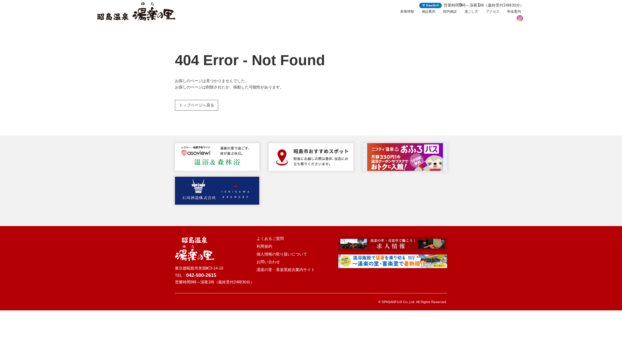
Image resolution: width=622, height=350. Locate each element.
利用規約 (264, 246)
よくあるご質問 (270, 239)
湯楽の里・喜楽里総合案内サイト (286, 270)
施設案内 (428, 11)
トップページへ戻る (196, 105)
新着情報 (407, 11)
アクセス (493, 11)
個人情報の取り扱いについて (282, 254)
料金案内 (514, 11)
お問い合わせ (268, 262)
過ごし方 (471, 11)
